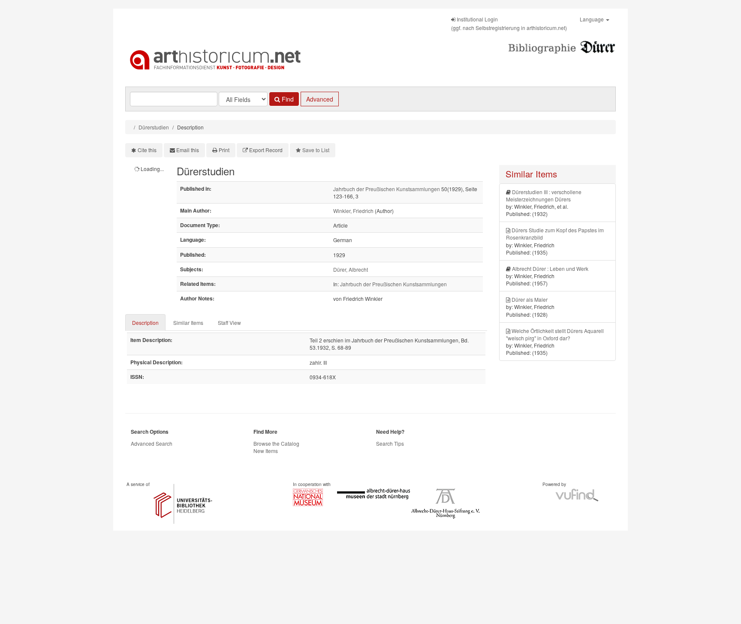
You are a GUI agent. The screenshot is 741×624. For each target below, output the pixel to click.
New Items (265, 450)
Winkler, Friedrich (353, 210)
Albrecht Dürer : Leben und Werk (550, 268)
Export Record (266, 149)
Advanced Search (151, 443)
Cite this (147, 149)
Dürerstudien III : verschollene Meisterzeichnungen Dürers (543, 195)
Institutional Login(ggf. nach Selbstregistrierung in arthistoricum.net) (509, 23)
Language (592, 19)
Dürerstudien (154, 127)
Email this (187, 149)
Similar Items (188, 322)
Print (224, 149)
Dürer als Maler (530, 299)
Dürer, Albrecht (350, 269)
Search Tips (390, 443)
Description (145, 322)
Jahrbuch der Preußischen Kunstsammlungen (386, 188)
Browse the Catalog (276, 443)
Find (287, 99)
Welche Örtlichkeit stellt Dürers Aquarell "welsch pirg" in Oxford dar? (555, 334)
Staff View (229, 322)
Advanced (319, 99)
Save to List (315, 149)
